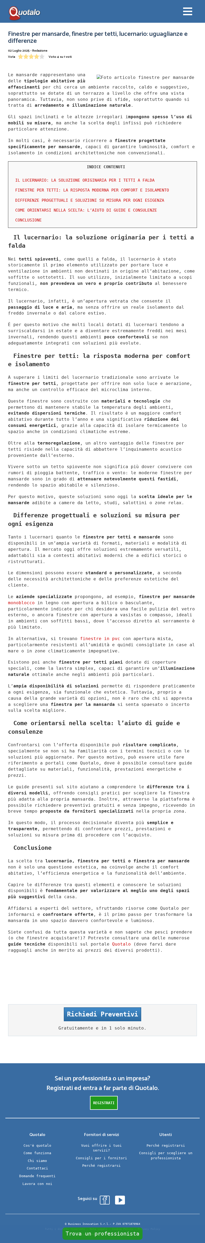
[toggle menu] (187, 12)
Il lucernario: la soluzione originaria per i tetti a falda (85, 180)
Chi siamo (37, 1161)
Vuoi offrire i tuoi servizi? (101, 1148)
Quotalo (121, 944)
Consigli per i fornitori (101, 1158)
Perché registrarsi (101, 1166)
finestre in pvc (100, 638)
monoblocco (21, 602)
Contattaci (37, 1168)
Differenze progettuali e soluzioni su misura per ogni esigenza (89, 200)
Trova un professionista (102, 1233)
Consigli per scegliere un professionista (165, 1155)
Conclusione (28, 220)
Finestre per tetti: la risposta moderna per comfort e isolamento (92, 190)
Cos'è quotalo (37, 1145)
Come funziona (37, 1153)
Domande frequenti (37, 1176)
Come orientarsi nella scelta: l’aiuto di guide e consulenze (86, 210)
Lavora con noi (37, 1184)
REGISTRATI (104, 1103)
